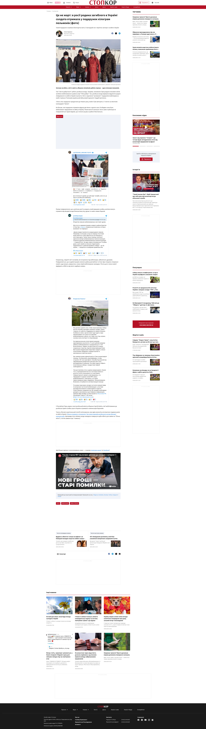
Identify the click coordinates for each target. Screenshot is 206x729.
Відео (77, 7)
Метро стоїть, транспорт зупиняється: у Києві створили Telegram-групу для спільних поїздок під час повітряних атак (59, 656)
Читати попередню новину (64, 533)
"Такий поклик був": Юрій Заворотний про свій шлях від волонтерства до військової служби (146, 196)
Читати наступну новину (97, 533)
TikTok (59, 496)
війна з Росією (74, 503)
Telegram (95, 495)
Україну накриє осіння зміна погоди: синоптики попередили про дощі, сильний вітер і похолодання (116, 619)
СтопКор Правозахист (81, 720)
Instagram (114, 495)
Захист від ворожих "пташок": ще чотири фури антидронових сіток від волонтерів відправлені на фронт (145, 140)
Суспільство (55, 11)
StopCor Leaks (113, 7)
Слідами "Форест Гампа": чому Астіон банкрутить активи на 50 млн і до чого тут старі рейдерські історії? (145, 342)
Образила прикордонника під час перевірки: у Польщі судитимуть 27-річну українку (145, 34)
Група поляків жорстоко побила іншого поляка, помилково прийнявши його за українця (146, 49)
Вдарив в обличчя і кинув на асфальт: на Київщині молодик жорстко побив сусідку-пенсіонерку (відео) (70, 539)
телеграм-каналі (96, 450)
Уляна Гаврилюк (68, 32)
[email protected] (58, 726)
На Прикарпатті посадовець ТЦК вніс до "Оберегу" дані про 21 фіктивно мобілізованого (146, 305)
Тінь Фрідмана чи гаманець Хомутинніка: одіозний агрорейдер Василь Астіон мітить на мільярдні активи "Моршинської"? (146, 358)
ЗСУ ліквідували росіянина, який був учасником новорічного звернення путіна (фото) (103, 539)
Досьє (104, 7)
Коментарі (62, 554)
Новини (87, 7)
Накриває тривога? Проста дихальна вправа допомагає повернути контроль (117, 654)
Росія (58, 503)
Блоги (96, 7)
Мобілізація (65, 503)
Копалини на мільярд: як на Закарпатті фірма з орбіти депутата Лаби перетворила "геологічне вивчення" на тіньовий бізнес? (146, 373)
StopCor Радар (125, 7)
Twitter (110, 495)
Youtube (106, 495)
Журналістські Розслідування (83, 722)
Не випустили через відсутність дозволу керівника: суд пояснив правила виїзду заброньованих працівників (85, 656)
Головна (49, 11)
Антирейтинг (136, 7)
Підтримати (145, 2)
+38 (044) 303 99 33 (146, 325)
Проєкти (68, 7)
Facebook (106, 450)
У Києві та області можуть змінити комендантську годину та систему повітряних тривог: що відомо (86, 619)
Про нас (77, 717)
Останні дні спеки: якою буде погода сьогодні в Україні (58, 618)
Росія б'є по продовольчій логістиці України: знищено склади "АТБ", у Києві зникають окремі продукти (146, 290)
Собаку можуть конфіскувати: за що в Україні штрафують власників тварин (145, 274)
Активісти (78, 724)
